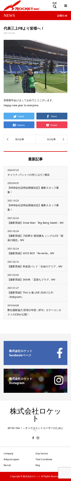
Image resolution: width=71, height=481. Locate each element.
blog (38, 465)
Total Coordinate (44, 459)
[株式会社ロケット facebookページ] (35, 364)
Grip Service (42, 453)
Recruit (7, 465)
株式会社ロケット (35, 415)
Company (8, 453)
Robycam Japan (11, 459)
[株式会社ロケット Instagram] (35, 391)
